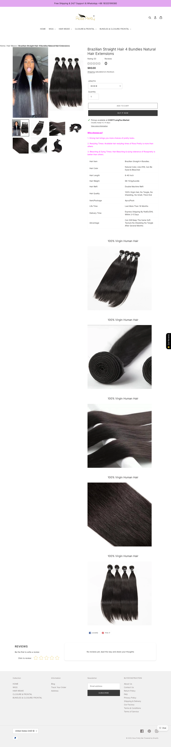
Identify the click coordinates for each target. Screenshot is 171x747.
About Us (128, 684)
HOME (15, 684)
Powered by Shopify (151, 738)
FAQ (126, 694)
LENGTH (92, 81)
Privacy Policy (130, 698)
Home (3, 46)
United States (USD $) (25, 731)
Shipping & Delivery (132, 701)
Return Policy (129, 691)
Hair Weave (12, 46)
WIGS (15, 687)
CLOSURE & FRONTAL (22, 694)
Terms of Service (131, 711)
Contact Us (129, 687)
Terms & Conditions (132, 708)
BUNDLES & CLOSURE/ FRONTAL (27, 698)
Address (54, 691)
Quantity (92, 92)
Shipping (91, 72)
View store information (99, 126)
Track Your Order (58, 687)
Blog (53, 684)
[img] (94, 63)
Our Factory (129, 704)
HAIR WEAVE (18, 691)
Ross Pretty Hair (138, 738)
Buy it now (123, 113)
